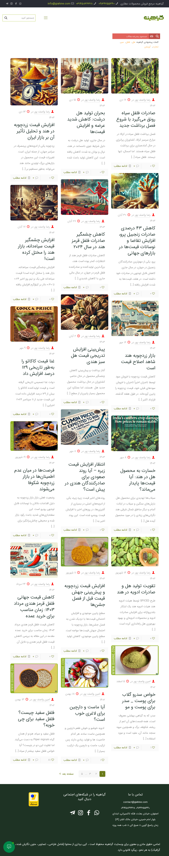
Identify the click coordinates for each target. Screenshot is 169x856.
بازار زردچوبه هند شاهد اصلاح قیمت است (138, 362)
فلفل (128, 42)
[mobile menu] (46, 18)
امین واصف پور (142, 681)
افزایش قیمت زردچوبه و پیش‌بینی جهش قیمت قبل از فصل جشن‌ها (84, 595)
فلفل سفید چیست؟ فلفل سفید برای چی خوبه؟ (36, 719)
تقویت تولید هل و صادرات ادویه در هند (136, 589)
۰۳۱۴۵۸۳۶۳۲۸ (84, 3)
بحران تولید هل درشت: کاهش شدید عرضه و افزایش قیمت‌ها (86, 122)
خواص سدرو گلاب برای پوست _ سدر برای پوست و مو (138, 701)
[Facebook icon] (16, 4)
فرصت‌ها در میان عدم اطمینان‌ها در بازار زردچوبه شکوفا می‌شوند (34, 480)
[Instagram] (80, 814)
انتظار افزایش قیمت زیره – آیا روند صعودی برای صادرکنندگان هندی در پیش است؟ (85, 477)
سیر (122, 42)
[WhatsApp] (97, 814)
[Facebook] (88, 814)
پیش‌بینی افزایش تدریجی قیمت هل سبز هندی (88, 356)
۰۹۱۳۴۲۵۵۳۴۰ (107, 3)
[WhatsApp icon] (20, 4)
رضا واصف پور (143, 100)
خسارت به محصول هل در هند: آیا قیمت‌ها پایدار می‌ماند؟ (137, 480)
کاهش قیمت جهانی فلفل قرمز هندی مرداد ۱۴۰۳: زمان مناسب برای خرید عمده (34, 607)
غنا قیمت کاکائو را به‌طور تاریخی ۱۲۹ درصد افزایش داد (38, 367)
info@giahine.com (59, 3)
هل (133, 42)
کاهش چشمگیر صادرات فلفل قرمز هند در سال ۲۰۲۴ (88, 241)
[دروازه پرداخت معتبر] (34, 805)
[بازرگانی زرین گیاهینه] (153, 17)
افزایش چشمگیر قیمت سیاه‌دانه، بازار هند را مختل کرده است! (36, 249)
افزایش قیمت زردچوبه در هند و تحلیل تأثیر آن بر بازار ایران (34, 131)
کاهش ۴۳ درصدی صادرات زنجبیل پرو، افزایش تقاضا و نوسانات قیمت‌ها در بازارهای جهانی (137, 241)
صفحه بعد (68, 774)
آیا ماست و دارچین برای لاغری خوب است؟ (87, 713)
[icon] (7, 4)
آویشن (147, 47)
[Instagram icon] (11, 4)
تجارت (155, 47)
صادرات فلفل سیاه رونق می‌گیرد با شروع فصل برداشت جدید (135, 119)
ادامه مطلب (120, 166)
